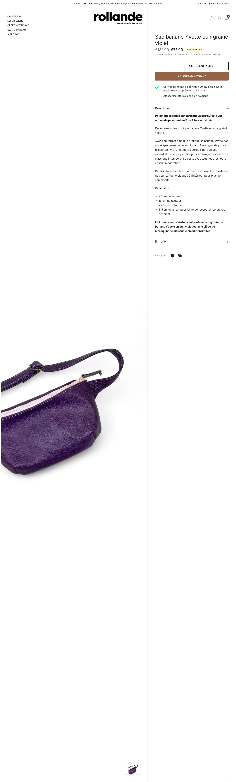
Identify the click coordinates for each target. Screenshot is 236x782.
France (221, 3)
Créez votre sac (18, 25)
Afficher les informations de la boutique (185, 96)
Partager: (160, 255)
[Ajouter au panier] (201, 66)
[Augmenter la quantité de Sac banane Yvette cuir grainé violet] (168, 66)
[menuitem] (18, 17)
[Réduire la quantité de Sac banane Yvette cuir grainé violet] (158, 66)
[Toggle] (127, 768)
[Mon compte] (212, 17)
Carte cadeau (16, 29)
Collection (15, 16)
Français (201, 3)
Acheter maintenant (192, 76)
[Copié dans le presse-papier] (180, 255)
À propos (13, 34)
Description (163, 108)
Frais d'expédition (180, 54)
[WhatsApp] (172, 255)
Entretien (161, 241)
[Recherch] (219, 17)
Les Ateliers (15, 20)
